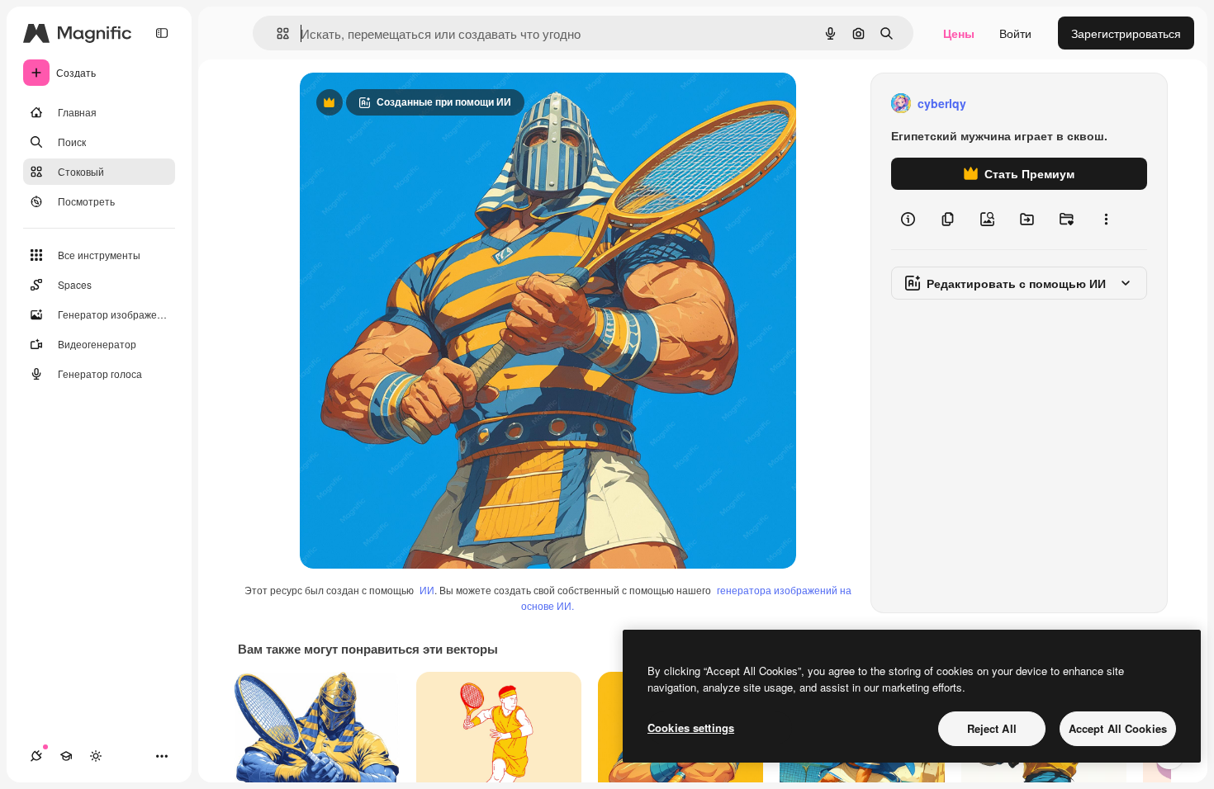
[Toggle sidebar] (162, 33)
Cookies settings (690, 727)
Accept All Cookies (1118, 728)
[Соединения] (36, 756)
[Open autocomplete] (276, 33)
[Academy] (66, 756)
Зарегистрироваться (1126, 33)
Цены (959, 33)
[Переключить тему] (96, 756)
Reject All (992, 728)
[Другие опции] (1105, 219)
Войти (1015, 33)
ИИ (427, 590)
